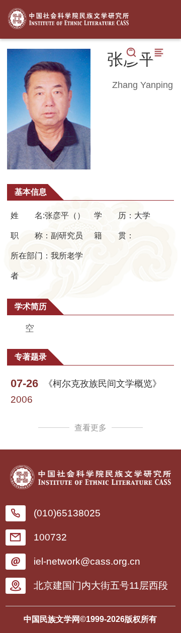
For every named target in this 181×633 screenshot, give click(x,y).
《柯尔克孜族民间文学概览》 (102, 384)
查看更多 (90, 427)
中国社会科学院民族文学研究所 (68, 16)
